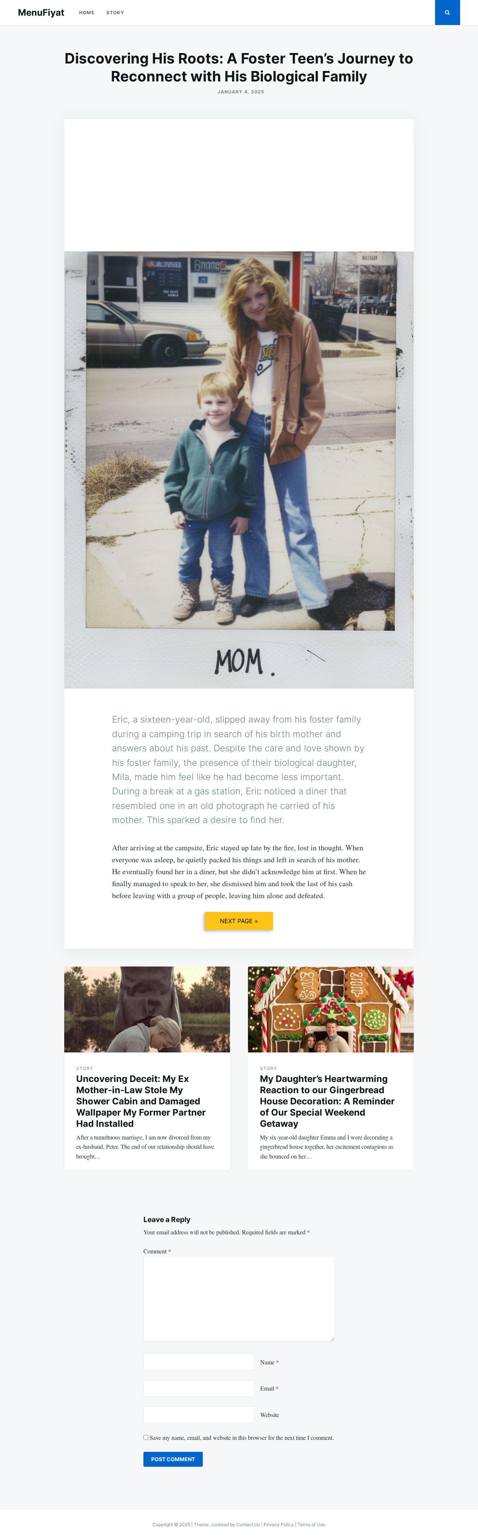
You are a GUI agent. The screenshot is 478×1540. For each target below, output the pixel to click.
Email (269, 1388)
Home (86, 12)
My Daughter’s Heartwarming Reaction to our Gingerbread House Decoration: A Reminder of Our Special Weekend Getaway (327, 1101)
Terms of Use (311, 1524)
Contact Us (248, 1524)
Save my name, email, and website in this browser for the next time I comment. (242, 1437)
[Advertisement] (239, 175)
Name (269, 1362)
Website (269, 1415)
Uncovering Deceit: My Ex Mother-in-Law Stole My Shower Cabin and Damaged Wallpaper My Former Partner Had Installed (141, 1101)
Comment (157, 1251)
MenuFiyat (41, 12)
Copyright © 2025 (171, 1524)
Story (115, 12)
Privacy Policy (279, 1524)
